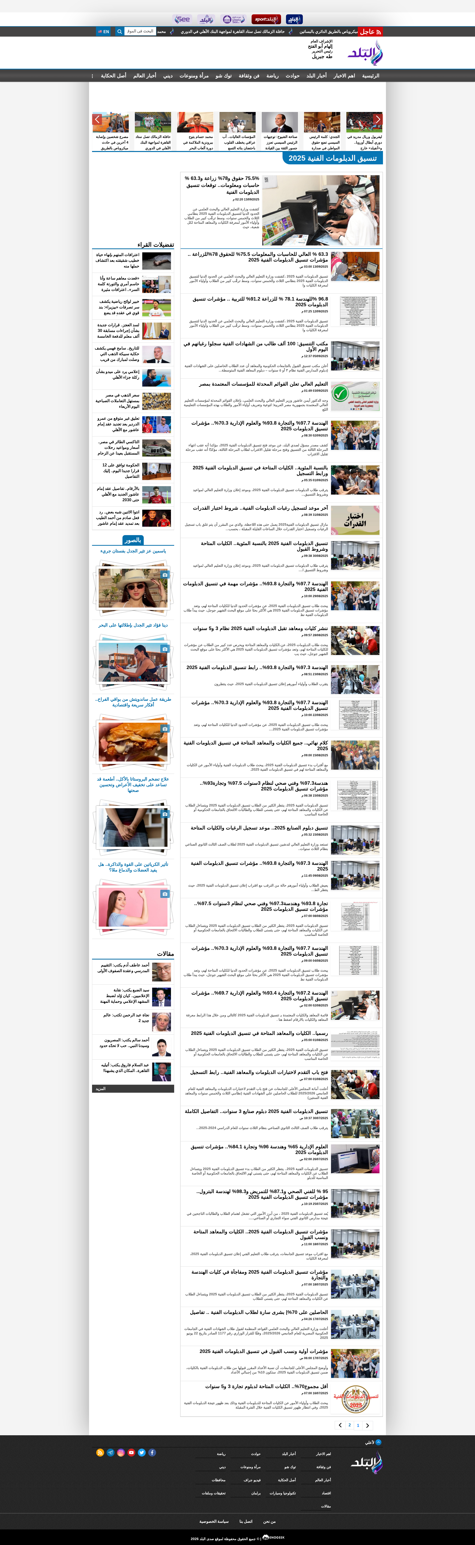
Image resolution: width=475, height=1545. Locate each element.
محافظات (219, 1480)
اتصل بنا (245, 1521)
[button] (378, 119)
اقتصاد (326, 1493)
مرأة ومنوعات (194, 75)
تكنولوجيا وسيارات (283, 1493)
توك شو (224, 75)
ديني (168, 75)
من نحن (269, 1521)
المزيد (100, 1089)
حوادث (293, 75)
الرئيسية (371, 75)
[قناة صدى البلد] (294, 19)
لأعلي (370, 1442)
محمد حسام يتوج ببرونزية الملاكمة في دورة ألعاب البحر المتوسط (244, 31)
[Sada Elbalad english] (182, 19)
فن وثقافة (249, 75)
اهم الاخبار (344, 75)
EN (105, 32)
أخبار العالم (144, 75)
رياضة (272, 75)
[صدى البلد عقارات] (206, 19)
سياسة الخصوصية (214, 1521)
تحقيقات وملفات (214, 1493)
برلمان (256, 1493)
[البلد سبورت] (266, 19)
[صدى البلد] (365, 52)
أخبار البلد (317, 75)
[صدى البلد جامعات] (233, 19)
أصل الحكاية (113, 75)
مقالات (326, 1506)
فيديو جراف (252, 1480)
